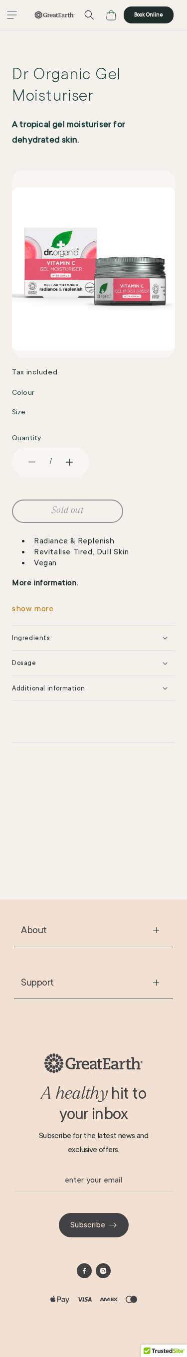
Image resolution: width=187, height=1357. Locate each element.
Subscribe (87, 1224)
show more (32, 608)
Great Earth (52, 1350)
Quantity (26, 438)
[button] (12, 15)
